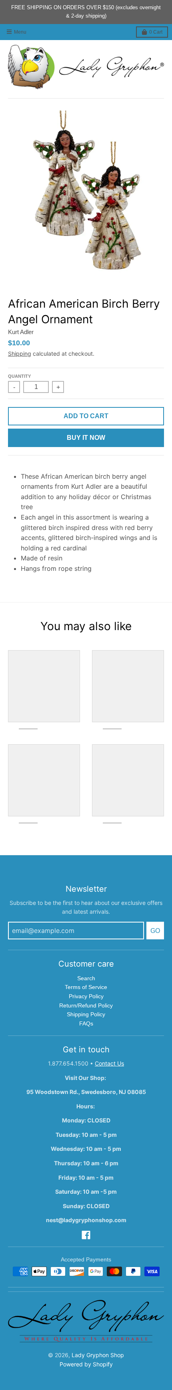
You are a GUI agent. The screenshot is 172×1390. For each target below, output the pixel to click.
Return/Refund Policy (86, 1005)
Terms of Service (86, 987)
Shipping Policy (86, 1014)
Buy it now (86, 437)
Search (86, 978)
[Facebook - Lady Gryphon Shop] (86, 1235)
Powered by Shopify (86, 1364)
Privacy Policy (86, 996)
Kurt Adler (21, 331)
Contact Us (109, 1063)
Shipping (19, 353)
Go (155, 930)
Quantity (19, 376)
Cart (155, 32)
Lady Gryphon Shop (98, 1355)
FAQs (86, 1023)
